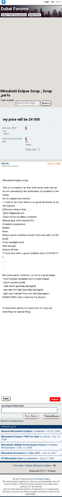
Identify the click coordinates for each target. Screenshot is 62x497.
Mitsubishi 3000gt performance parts (23, 444)
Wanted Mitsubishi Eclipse (16, 431)
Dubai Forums (15, 8)
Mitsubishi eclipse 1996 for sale (20, 436)
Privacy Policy (43, 479)
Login (46, 2)
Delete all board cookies (38, 465)
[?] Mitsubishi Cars (12, 458)
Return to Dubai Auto (12, 421)
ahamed (40, 431)
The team (18, 465)
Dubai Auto (34, 15)
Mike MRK (34, 453)
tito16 (5, 163)
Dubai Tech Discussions (14, 15)
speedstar (32, 458)
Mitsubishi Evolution (13, 453)
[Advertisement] (31, 53)
